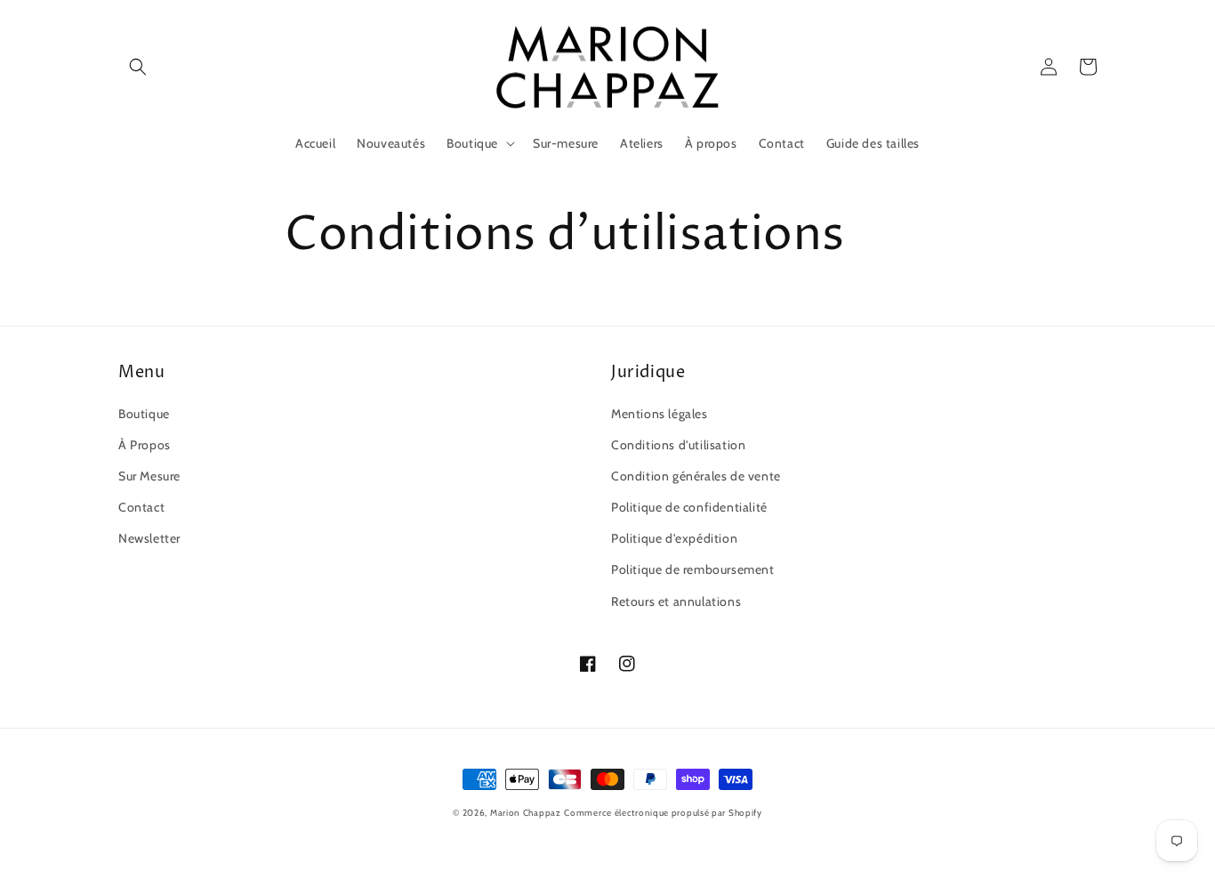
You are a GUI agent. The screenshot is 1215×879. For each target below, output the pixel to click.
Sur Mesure (149, 476)
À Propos (144, 445)
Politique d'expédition (674, 538)
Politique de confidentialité (689, 507)
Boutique (144, 414)
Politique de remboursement (693, 569)
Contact (141, 507)
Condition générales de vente (696, 476)
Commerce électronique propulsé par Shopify (662, 813)
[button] (137, 66)
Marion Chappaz (525, 813)
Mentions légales (659, 414)
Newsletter (149, 538)
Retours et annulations (676, 601)
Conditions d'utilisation (678, 445)
